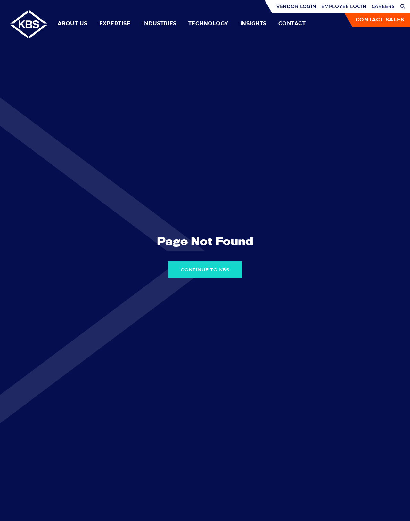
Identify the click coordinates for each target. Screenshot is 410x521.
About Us (72, 23)
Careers (383, 6)
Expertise (114, 23)
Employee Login (343, 6)
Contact (292, 23)
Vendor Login (296, 6)
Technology (208, 23)
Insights (253, 23)
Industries (159, 23)
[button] (403, 6)
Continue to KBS (205, 270)
